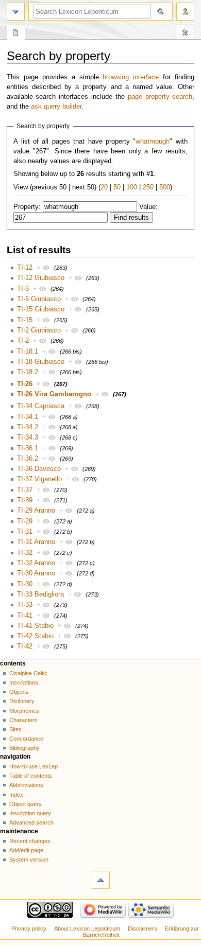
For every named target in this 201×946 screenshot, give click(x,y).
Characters (23, 720)
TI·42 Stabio (35, 636)
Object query (25, 804)
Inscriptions (23, 682)
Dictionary (22, 701)
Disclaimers (142, 928)
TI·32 (24, 552)
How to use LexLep (33, 766)
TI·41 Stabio (35, 625)
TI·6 (23, 288)
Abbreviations (26, 785)
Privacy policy (28, 928)
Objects (19, 692)
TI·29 (24, 521)
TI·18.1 (27, 351)
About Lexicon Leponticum (87, 928)
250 (148, 187)
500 (164, 187)
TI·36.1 (27, 448)
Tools (185, 33)
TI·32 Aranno (36, 563)
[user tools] (185, 12)
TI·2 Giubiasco (39, 330)
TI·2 (23, 340)
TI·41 (24, 615)
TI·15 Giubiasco (40, 309)
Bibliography (24, 748)
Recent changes (30, 841)
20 (104, 187)
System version (28, 859)
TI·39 (24, 500)
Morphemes (24, 711)
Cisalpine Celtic (28, 673)
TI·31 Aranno (36, 542)
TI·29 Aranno (36, 510)
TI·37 (24, 490)
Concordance (26, 738)
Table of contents (30, 776)
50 (117, 187)
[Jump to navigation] (16, 12)
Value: (148, 207)
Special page (16, 33)
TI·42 (24, 646)
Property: (27, 207)
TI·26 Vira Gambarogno (54, 394)
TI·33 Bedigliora (40, 594)
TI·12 (24, 267)
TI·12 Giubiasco (40, 278)
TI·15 (24, 320)
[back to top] (101, 880)
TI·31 (24, 531)
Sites (15, 729)
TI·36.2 (27, 458)
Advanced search (31, 822)
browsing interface (131, 77)
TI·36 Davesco (39, 468)
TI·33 (24, 604)
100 (131, 187)
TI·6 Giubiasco (39, 299)
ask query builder (56, 106)
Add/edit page (26, 850)
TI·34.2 (27, 427)
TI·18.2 (27, 372)
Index (16, 795)
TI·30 (24, 584)
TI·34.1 (27, 417)
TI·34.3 (27, 437)
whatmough (153, 141)
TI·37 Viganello (39, 479)
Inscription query (30, 813)
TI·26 (24, 384)
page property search (160, 96)
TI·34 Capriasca (40, 406)
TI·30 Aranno (36, 573)
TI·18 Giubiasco (40, 361)
